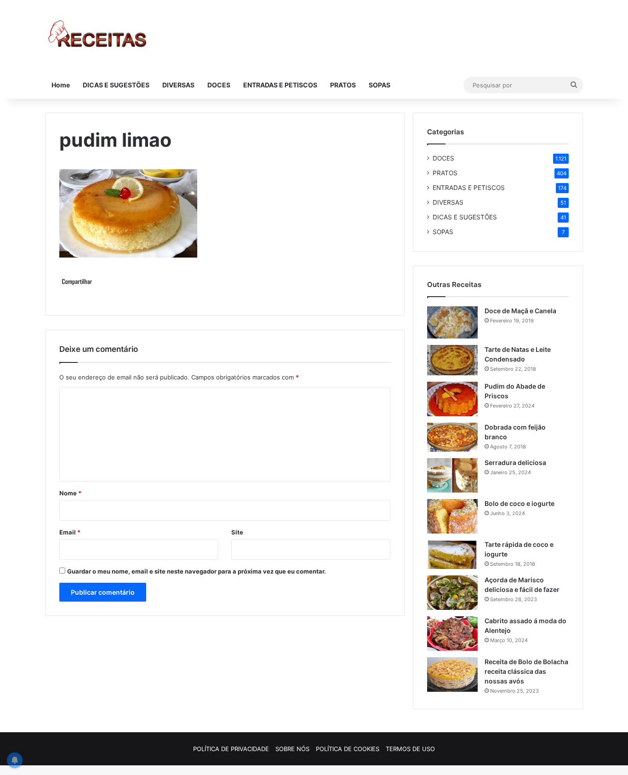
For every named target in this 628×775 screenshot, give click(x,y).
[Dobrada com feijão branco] (452, 437)
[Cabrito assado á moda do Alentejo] (452, 633)
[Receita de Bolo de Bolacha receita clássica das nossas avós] (452, 674)
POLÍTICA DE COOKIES (347, 748)
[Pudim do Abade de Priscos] (452, 399)
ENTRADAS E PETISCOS (280, 85)
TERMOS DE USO (410, 748)
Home (60, 85)
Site (237, 532)
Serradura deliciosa (515, 462)
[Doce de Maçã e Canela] (452, 322)
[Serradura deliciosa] (452, 475)
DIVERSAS (178, 85)
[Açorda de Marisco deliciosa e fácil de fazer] (452, 592)
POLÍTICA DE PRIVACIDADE (231, 748)
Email (69, 532)
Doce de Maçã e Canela (520, 311)
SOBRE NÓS (292, 748)
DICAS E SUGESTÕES (116, 85)
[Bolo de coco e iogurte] (452, 516)
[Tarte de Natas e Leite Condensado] (452, 360)
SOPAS (379, 85)
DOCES (218, 85)
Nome (70, 493)
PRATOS (343, 85)
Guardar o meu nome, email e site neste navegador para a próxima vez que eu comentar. (196, 571)
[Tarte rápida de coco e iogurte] (452, 554)
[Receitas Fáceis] (98, 35)
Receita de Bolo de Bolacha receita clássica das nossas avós (526, 671)
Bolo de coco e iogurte (519, 503)
